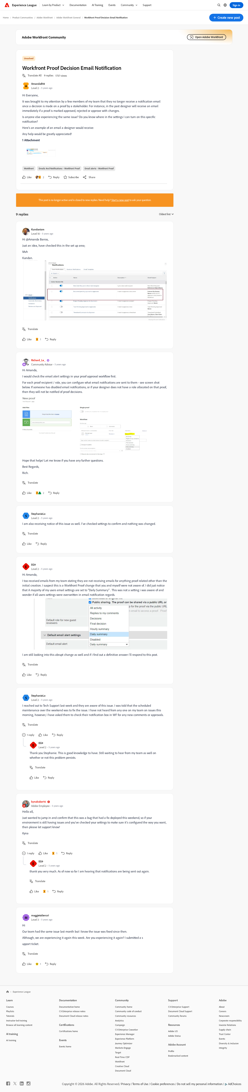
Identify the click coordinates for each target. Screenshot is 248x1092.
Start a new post (120, 200)
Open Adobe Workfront (209, 37)
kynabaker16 (38, 801)
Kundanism (37, 229)
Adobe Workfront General (68, 17)
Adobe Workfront (45, 17)
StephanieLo (38, 513)
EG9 (33, 564)
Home (6, 17)
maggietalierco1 (40, 915)
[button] (226, 17)
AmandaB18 (38, 83)
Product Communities (22, 17)
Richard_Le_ (38, 360)
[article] (93, 284)
